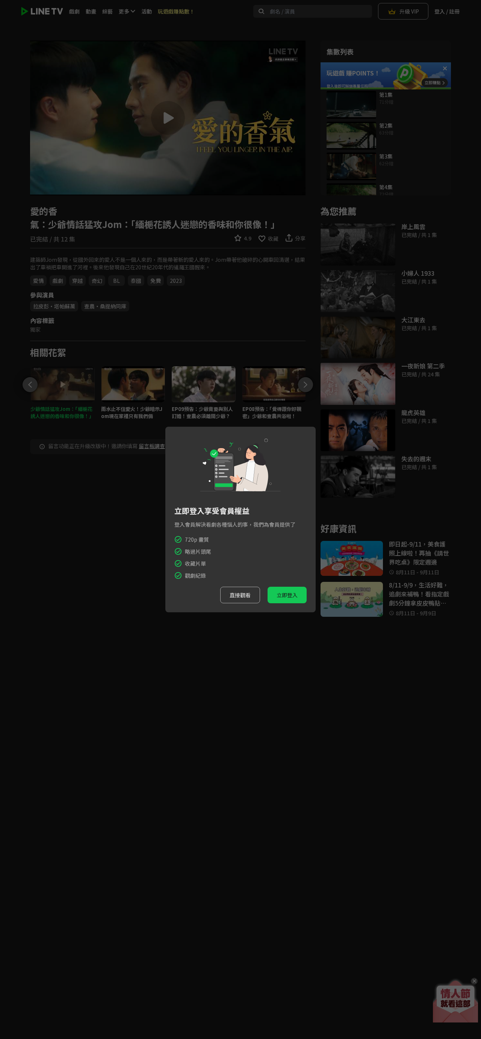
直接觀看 (240, 595)
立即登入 (287, 595)
